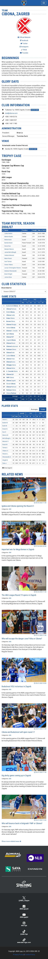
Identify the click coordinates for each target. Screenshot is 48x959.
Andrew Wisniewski (10, 271)
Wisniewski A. (6, 457)
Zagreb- (11, 340)
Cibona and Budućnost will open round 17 (18, 732)
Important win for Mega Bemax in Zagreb (18, 549)
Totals (43, 409)
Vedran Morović (9, 255)
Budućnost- (12, 306)
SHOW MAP (34, 110)
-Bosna (10, 362)
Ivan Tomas (8, 261)
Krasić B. (5, 429)
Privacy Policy (18, 954)
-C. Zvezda (11, 331)
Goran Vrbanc (8, 264)
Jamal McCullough (10, 252)
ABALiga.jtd (24, 909)
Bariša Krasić (8, 243)
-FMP (10, 337)
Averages (34, 409)
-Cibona (10, 318)
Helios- (10, 327)
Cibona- (11, 393)
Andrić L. (5, 419)
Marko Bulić (8, 239)
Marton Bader (8, 236)
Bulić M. (4, 426)
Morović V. (5, 441)
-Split (10, 374)
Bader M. (5, 423)
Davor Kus (7, 246)
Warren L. (5, 454)
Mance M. (5, 435)
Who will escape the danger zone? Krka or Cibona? (22, 638)
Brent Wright (8, 274)
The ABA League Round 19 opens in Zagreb (19, 595)
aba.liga (24, 925)
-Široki (10, 352)
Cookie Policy (30, 954)
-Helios (10, 368)
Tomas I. (5, 447)
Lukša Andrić (8, 233)
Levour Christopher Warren (12, 268)
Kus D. (4, 432)
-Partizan (11, 309)
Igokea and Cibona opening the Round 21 (18, 506)
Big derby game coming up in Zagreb (16, 775)
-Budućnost (12, 346)
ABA (10, 509)
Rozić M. (5, 444)
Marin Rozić (8, 258)
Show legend (8, 468)
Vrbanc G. (5, 451)
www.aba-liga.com (24, 942)
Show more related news (11, 841)
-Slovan (10, 343)
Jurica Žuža (8, 277)
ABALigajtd (24, 917)
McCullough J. (6, 438)
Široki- (10, 312)
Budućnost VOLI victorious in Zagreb (16, 686)
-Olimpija (11, 324)
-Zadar (10, 315)
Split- (10, 334)
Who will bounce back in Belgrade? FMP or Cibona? (22, 823)
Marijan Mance (9, 249)
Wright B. (5, 460)
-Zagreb (11, 380)
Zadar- (10, 355)
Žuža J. (4, 463)
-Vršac (10, 359)
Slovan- (10, 384)
